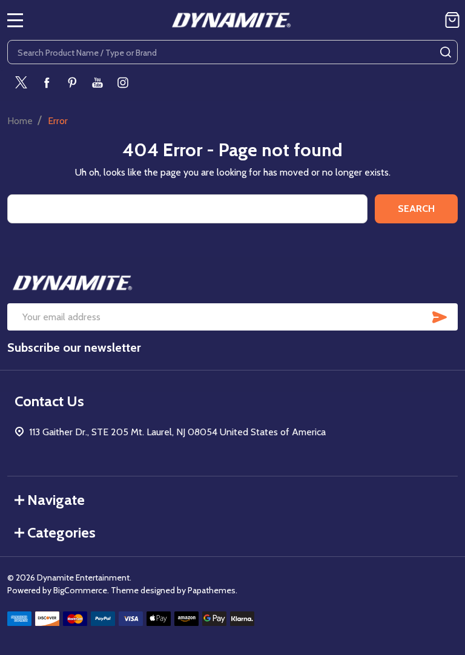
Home (20, 121)
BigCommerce (80, 590)
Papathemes (212, 590)
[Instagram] (123, 82)
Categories (61, 532)
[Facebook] (47, 82)
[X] (21, 82)
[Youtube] (97, 82)
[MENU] (15, 20)
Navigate (56, 500)
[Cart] (452, 20)
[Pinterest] (72, 82)
